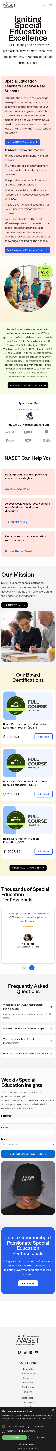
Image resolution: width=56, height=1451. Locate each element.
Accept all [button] (14, 1437)
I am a (4, 1139)
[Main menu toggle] (50, 5)
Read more (11, 1421)
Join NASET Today (16, 522)
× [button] (53, 1410)
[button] (44, 5)
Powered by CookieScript (28, 1448)
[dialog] (28, 1429)
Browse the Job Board (18, 551)
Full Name (6, 1115)
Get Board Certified (17, 489)
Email (4, 1127)
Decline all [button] (41, 1437)
